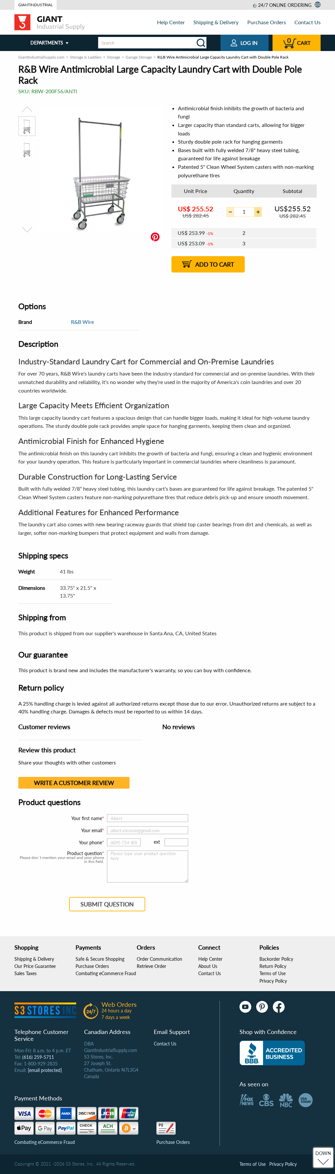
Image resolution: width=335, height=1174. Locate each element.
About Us (207, 966)
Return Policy (272, 966)
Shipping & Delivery (215, 22)
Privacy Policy (273, 981)
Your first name (86, 818)
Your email (91, 830)
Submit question (107, 904)
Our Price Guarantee (35, 966)
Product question (84, 853)
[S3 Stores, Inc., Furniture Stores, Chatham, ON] (272, 1053)
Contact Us (307, 22)
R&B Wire (82, 322)
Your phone (90, 842)
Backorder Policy (276, 959)
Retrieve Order (151, 966)
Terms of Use (272, 973)
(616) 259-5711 (38, 1057)
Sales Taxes (25, 973)
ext (157, 842)
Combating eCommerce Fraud (106, 973)
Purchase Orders (266, 22)
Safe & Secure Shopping (100, 959)
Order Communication (159, 959)
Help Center (171, 22)
